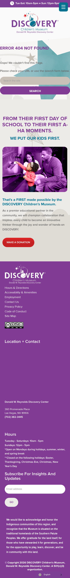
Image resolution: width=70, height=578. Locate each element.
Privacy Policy (13, 306)
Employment (13, 297)
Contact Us (12, 302)
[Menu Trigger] (63, 6)
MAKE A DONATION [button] (18, 242)
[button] (14, 327)
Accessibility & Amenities (21, 292)
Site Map (10, 316)
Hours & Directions (17, 287)
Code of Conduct (15, 311)
